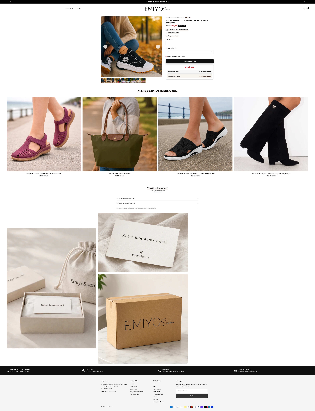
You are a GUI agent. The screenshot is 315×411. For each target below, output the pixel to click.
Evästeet (155, 399)
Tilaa (192, 396)
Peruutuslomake (134, 394)
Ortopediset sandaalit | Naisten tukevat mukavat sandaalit (44, 173)
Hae (154, 384)
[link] (157, 2)
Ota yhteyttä (69, 8)
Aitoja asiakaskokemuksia (137, 391)
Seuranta (132, 384)
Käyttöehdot (156, 391)
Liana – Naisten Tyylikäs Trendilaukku (119, 173)
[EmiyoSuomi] (157, 8)
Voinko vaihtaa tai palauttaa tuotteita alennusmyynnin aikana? (136, 208)
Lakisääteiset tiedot (158, 402)
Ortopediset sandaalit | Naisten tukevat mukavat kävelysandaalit (195, 173)
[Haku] (304, 8)
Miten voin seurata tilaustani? (125, 203)
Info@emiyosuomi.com (109, 391)
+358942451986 (107, 389)
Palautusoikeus (157, 389)
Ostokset (79, 8)
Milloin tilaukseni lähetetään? (125, 198)
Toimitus (155, 396)
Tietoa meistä (133, 386)
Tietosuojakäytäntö (158, 394)
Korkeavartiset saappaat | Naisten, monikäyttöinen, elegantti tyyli (271, 173)
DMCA (154, 386)
